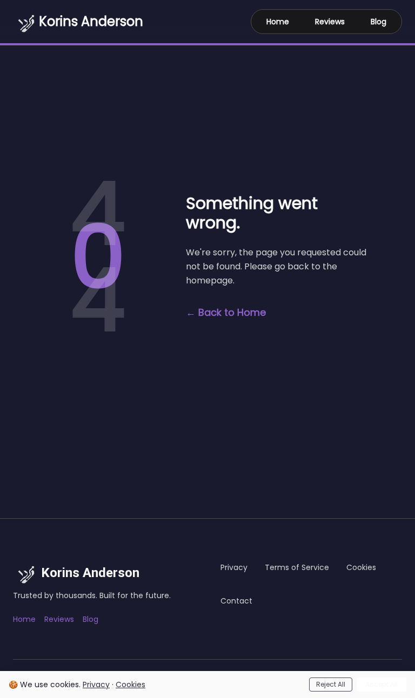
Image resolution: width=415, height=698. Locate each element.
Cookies (130, 684)
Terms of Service (297, 567)
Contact (236, 600)
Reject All (330, 684)
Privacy (96, 684)
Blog (378, 21)
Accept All (381, 684)
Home (277, 21)
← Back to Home (226, 312)
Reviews (330, 21)
